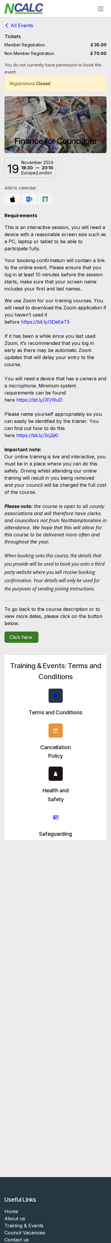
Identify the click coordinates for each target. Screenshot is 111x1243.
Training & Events (24, 1226)
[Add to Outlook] (29, 199)
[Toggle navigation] (101, 8)
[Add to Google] (45, 199)
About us (14, 1218)
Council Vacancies (24, 1233)
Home (11, 1211)
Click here (21, 637)
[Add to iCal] (12, 199)
